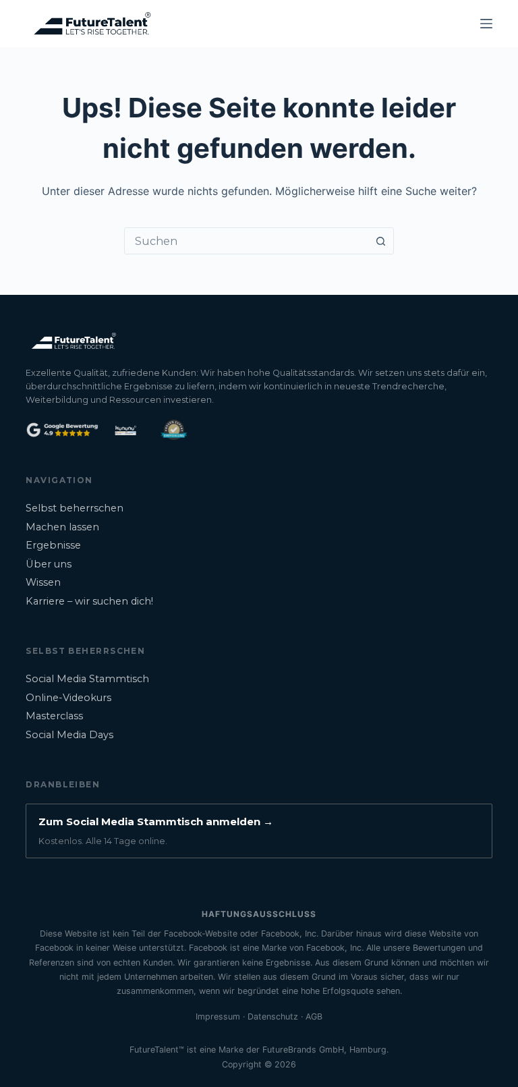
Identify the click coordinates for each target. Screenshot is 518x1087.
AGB (314, 1016)
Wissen (43, 582)
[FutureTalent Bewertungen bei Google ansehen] (62, 430)
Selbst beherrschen (74, 508)
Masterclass (54, 716)
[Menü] (486, 24)
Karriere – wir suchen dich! (89, 601)
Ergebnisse (53, 545)
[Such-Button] (380, 241)
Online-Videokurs (68, 698)
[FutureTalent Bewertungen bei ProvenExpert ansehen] (174, 430)
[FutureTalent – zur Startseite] (73, 341)
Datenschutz (273, 1016)
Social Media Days (69, 735)
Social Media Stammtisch (87, 679)
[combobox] (246, 240)
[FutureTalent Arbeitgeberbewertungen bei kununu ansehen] (126, 430)
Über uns (48, 564)
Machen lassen (62, 527)
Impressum (218, 1016)
